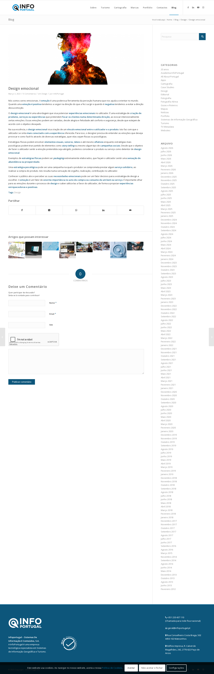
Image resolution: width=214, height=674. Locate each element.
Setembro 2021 (168, 359)
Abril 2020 (166, 420)
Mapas (164, 108)
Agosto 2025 (167, 190)
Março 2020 (166, 424)
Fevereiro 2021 (168, 384)
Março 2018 (166, 510)
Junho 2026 (166, 155)
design (54, 183)
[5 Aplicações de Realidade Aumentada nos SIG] (135, 246)
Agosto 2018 (167, 492)
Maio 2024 (166, 244)
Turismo (165, 123)
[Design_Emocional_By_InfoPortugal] (76, 59)
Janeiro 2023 (167, 302)
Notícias (165, 112)
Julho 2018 (166, 495)
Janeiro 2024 (167, 259)
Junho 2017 (166, 542)
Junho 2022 (166, 327)
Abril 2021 (166, 377)
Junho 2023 (166, 284)
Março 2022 (166, 338)
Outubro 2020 (168, 399)
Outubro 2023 (168, 269)
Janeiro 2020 (167, 431)
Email (52, 313)
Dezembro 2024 (169, 219)
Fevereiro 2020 (168, 427)
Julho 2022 (166, 323)
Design (44, 94)
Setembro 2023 (168, 273)
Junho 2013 (166, 585)
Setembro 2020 (168, 402)
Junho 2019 (166, 456)
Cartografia (166, 83)
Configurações (176, 668)
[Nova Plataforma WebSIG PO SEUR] (33, 250)
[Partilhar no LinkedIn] (103, 210)
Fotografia (166, 98)
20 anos (165, 69)
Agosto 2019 (167, 449)
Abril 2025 (166, 205)
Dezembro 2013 (169, 574)
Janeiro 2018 (167, 517)
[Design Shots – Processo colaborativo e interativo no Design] (50, 246)
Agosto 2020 (167, 406)
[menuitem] (93, 7)
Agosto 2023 (167, 276)
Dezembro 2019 (169, 434)
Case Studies (167, 87)
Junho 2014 (166, 567)
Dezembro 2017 (169, 520)
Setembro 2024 (168, 230)
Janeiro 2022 (167, 345)
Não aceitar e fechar (152, 668)
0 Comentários (29, 94)
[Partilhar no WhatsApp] (76, 210)
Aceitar (131, 668)
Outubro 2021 (168, 355)
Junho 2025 (166, 198)
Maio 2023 (166, 287)
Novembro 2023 (169, 266)
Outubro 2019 (168, 441)
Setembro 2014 (168, 560)
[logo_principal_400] (23, 7)
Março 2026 (166, 165)
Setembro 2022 (168, 316)
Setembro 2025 (168, 187)
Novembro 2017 (169, 524)
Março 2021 (166, 380)
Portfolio (165, 116)
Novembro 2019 (169, 438)
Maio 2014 (166, 571)
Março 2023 (166, 294)
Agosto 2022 (167, 320)
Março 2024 (166, 251)
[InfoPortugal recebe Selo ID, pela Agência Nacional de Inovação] (211, 337)
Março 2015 (166, 553)
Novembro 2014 (169, 556)
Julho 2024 (166, 237)
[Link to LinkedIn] (193, 7)
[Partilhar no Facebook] (22, 210)
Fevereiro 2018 (168, 513)
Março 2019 (166, 467)
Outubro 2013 (168, 578)
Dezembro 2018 (169, 477)
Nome (53, 302)
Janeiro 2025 (167, 215)
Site (51, 324)
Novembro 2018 (169, 481)
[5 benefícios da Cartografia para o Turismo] (84, 247)
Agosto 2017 (167, 535)
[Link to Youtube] (198, 7)
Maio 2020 (166, 416)
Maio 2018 (166, 502)
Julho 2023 (166, 280)
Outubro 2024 (168, 226)
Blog (11, 19)
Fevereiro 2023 (168, 298)
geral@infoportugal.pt (179, 628)
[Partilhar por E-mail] (130, 210)
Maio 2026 (166, 158)
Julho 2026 (166, 151)
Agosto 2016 (167, 549)
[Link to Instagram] (203, 7)
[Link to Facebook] (188, 7)
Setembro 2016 (168, 545)
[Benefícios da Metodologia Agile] (101, 246)
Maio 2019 (166, 459)
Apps (163, 80)
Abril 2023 (166, 291)
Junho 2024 (166, 241)
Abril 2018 (166, 506)
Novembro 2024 (169, 223)
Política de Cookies (112, 668)
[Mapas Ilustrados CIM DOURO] (16, 250)
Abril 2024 (166, 248)
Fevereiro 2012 (168, 589)
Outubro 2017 (168, 528)
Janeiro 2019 (167, 474)
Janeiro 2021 (167, 388)
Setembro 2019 (168, 445)
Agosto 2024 (167, 234)
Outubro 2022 (168, 312)
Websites (165, 130)
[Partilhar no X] (49, 210)
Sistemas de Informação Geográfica (179, 119)
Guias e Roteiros (169, 105)
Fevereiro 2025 (168, 212)
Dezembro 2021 (169, 348)
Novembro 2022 (169, 309)
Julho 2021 (166, 366)
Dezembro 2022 (169, 305)
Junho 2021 (166, 370)
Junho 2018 (166, 499)
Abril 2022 (166, 334)
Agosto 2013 (167, 581)
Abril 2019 (166, 463)
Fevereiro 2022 (168, 341)
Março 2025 (166, 208)
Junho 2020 (166, 413)
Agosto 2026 (167, 147)
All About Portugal (170, 76)
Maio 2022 (166, 330)
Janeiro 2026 (167, 173)
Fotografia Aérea (169, 101)
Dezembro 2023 (169, 262)
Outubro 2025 (168, 183)
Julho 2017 (166, 538)
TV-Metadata (167, 126)
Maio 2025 (166, 201)
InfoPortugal (58, 94)
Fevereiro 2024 (168, 255)
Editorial (165, 94)
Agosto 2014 (167, 563)
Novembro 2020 (169, 395)
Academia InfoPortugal (172, 72)
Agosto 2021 (167, 363)
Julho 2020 (166, 409)
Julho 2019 (166, 452)
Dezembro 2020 (169, 391)
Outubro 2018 (168, 484)
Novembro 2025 (169, 180)
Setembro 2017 (168, 531)
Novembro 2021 (169, 352)
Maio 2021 (166, 373)
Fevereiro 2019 (168, 470)
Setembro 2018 (168, 488)
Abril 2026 (166, 162)
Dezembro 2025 (169, 176)
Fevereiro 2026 (168, 169)
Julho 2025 (166, 194)
